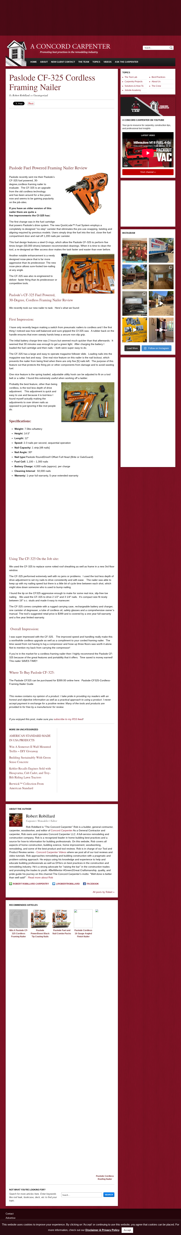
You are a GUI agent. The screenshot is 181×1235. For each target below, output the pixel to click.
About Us (156, 81)
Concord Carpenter (61, 830)
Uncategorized (40, 95)
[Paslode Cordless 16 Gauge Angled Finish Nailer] (83, 927)
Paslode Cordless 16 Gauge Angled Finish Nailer (83, 933)
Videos (108, 62)
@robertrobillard (68, 884)
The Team (83, 62)
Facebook (93, 884)
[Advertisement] (90, 10)
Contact (10, 1213)
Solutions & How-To (134, 86)
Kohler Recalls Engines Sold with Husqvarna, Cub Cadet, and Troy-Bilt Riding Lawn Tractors (30, 772)
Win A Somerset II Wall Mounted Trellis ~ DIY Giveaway (30, 749)
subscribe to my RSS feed (68, 719)
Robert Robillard (21, 95)
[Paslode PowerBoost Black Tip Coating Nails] (40, 927)
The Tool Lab (131, 77)
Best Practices (158, 77)
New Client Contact (63, 62)
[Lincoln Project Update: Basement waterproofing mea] (161, 250)
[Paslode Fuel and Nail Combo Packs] (61, 927)
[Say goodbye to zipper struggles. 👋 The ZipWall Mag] (161, 330)
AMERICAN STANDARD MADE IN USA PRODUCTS (30, 738)
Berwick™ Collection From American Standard (26, 786)
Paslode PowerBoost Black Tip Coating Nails (40, 933)
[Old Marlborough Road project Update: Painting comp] (161, 276)
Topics (96, 62)
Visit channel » (148, 172)
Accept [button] (127, 1230)
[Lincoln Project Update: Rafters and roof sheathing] (134, 276)
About (44, 62)
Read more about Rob (40, 877)
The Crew (156, 86)
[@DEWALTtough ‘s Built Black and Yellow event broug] (134, 330)
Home (33, 62)
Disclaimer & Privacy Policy (102, 1229)
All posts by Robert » (103, 892)
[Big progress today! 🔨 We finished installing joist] (161, 303)
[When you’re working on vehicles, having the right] (134, 303)
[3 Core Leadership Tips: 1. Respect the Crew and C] (134, 250)
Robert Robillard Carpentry (31, 884)
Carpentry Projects (133, 81)
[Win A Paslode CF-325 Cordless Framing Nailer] (18, 927)
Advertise (10, 1218)
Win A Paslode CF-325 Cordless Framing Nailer (18, 933)
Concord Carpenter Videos (51, 852)
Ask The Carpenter (126, 62)
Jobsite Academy (133, 90)
